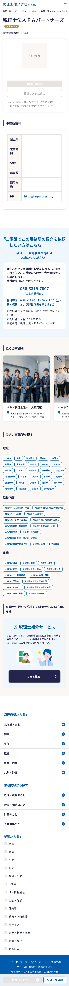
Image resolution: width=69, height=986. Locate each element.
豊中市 (43, 458)
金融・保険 (15, 900)
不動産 (13, 884)
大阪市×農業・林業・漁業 (39, 587)
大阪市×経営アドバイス (16, 544)
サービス (14, 924)
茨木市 (8, 470)
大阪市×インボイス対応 (16, 519)
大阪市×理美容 (12, 581)
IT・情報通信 (17, 892)
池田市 (55, 458)
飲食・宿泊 (15, 876)
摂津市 (33, 482)
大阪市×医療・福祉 (14, 593)
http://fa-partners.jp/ (38, 196)
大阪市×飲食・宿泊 (32, 569)
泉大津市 (21, 464)
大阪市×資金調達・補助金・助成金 (21, 537)
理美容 (13, 908)
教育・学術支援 (18, 916)
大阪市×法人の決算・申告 (17, 507)
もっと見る (33, 676)
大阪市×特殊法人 (37, 593)
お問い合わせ (51, 971)
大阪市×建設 (11, 563)
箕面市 (59, 476)
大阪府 (24, 11)
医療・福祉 (15, 941)
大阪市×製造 (29, 563)
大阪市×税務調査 (31, 531)
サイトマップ (15, 962)
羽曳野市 (9, 482)
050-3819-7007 (34, 290)
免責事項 (56, 962)
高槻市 (33, 464)
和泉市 (47, 476)
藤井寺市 (58, 482)
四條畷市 (23, 488)
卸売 (11, 868)
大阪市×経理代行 (35, 513)
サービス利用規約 (26, 966)
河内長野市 (10, 476)
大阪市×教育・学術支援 (36, 581)
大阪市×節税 (11, 531)
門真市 (22, 482)
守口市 (45, 464)
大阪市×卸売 (11, 569)
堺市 (19, 458)
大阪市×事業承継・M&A (44, 525)
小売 (11, 860)
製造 (11, 852)
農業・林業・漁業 (19, 933)
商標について (45, 966)
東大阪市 (9, 488)
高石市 (45, 482)
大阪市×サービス (13, 587)
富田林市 (46, 470)
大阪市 (34, 11)
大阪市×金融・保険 (40, 575)
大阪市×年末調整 (13, 513)
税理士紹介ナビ (10, 11)
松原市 (24, 476)
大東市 (35, 476)
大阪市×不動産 (53, 569)
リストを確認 (55, 980)
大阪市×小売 (46, 563)
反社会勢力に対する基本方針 (26, 971)
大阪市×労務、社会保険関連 (46, 544)
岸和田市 (30, 458)
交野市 (35, 488)
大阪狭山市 (49, 488)
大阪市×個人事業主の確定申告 (49, 507)
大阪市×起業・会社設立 (16, 525)
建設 (11, 844)
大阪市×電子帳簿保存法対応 (46, 519)
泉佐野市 (32, 470)
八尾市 (20, 470)
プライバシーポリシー (37, 962)
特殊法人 (14, 949)
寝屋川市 (60, 470)
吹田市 (8, 464)
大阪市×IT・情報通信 (15, 575)
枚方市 (57, 464)
